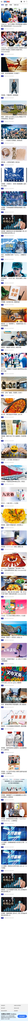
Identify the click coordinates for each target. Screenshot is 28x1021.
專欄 (10, 5)
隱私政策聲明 (4, 1010)
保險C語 (16, 5)
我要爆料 (16, 1010)
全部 (6, 5)
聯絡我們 (3, 1005)
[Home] (6, 1)
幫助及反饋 (16, 1008)
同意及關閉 (22, 1016)
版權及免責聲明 (17, 1005)
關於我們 (3, 1008)
